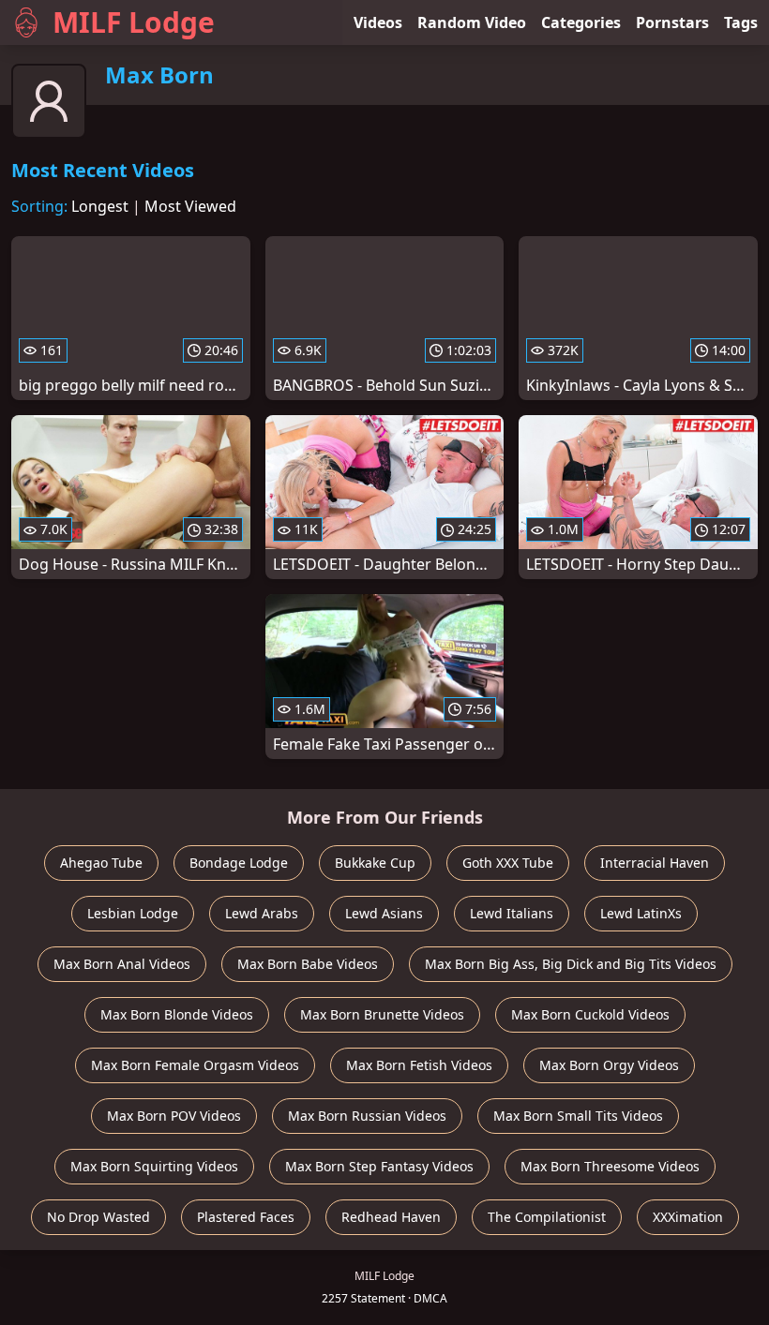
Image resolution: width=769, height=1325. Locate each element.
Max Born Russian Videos (367, 1115)
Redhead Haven (391, 1217)
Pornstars (672, 22)
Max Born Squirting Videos (154, 1166)
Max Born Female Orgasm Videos (195, 1065)
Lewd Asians (384, 913)
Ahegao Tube (101, 862)
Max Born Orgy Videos (609, 1065)
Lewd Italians (511, 913)
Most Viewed (190, 206)
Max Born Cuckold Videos (590, 1014)
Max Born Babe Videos (307, 964)
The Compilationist (547, 1217)
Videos (378, 22)
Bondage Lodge (238, 862)
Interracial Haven (654, 862)
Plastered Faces (245, 1217)
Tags (741, 22)
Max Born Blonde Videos (176, 1014)
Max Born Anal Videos (121, 964)
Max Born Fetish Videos (419, 1065)
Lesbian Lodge (132, 913)
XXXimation (688, 1217)
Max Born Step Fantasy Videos (379, 1166)
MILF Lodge (134, 22)
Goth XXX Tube (507, 862)
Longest (99, 206)
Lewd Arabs (261, 913)
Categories (581, 22)
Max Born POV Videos (174, 1115)
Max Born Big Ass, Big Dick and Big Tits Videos (570, 964)
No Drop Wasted (98, 1217)
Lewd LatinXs (641, 913)
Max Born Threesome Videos (610, 1166)
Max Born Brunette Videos (382, 1014)
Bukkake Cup (375, 862)
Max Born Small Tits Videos (578, 1115)
